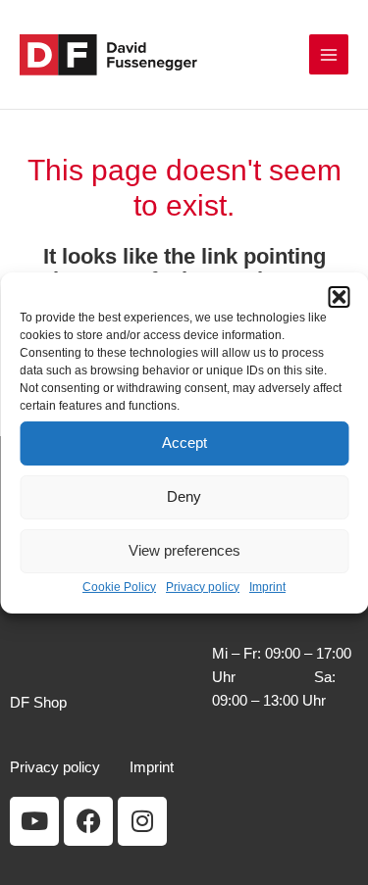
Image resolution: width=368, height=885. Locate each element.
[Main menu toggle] (328, 54)
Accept (184, 442)
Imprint (267, 586)
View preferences (184, 550)
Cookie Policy (119, 586)
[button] (338, 296)
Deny (184, 496)
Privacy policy (202, 586)
